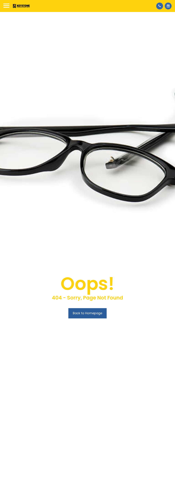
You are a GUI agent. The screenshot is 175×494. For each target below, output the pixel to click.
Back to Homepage (87, 313)
